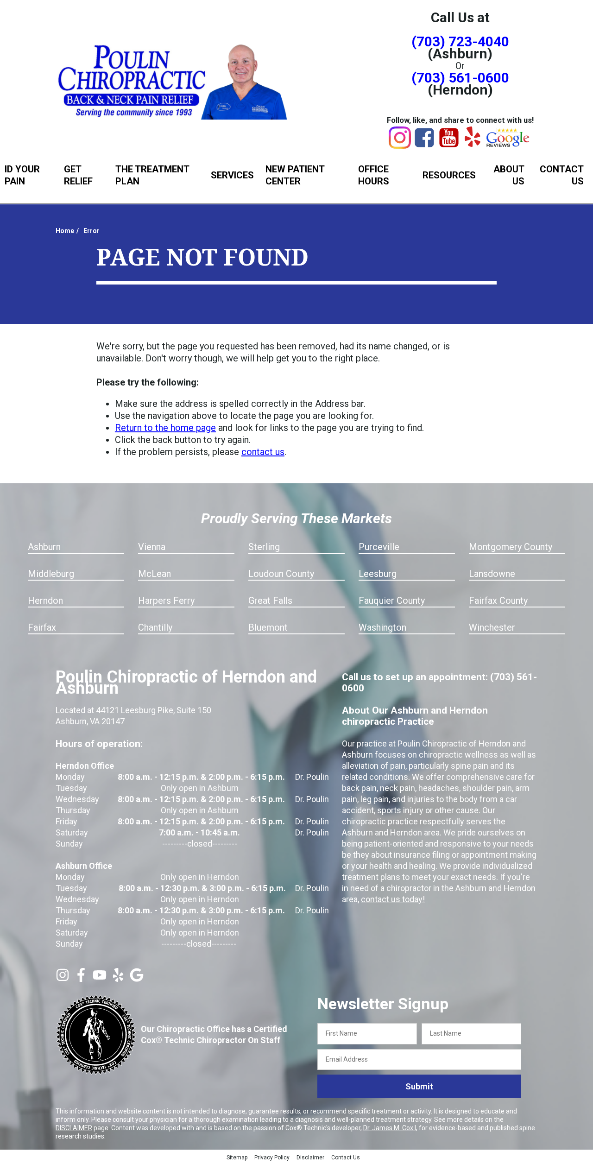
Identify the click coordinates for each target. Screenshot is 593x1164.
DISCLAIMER (74, 1128)
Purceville (379, 546)
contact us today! (393, 899)
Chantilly (155, 627)
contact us (262, 451)
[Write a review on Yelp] (118, 978)
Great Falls (270, 600)
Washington (382, 627)
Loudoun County (281, 573)
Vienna (151, 546)
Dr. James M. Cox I (389, 1128)
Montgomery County (510, 546)
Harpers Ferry (166, 600)
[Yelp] (472, 143)
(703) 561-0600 (460, 78)
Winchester (492, 627)
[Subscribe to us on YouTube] (100, 978)
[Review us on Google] (137, 978)
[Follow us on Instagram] (62, 978)
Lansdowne (492, 573)
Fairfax (42, 627)
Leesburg (378, 573)
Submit (419, 1086)
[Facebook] (424, 145)
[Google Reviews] (508, 144)
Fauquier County (392, 600)
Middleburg (51, 573)
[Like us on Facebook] (81, 978)
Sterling (264, 546)
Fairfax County (498, 600)
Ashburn (44, 546)
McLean (154, 573)
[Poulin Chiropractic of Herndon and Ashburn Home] (174, 80)
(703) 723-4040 (460, 41)
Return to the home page (165, 427)
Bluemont (268, 627)
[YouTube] (449, 145)
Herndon (45, 600)
